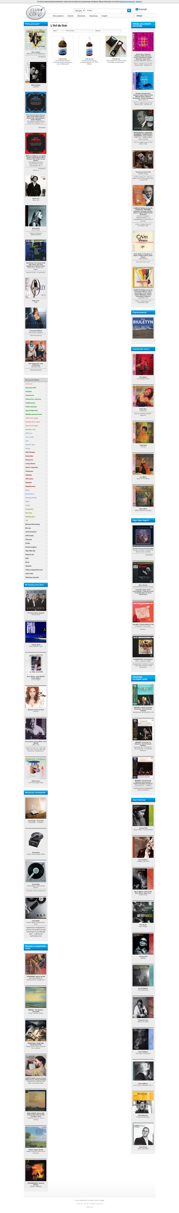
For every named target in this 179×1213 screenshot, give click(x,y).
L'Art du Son (64, 22)
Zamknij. (139, 1)
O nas (77, 1200)
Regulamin (83, 1200)
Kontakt (90, 1200)
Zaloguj (139, 16)
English (102, 1200)
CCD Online (54, 22)
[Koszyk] (143, 9)
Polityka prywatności (96, 1203)
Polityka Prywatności (127, 1)
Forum (96, 1200)
